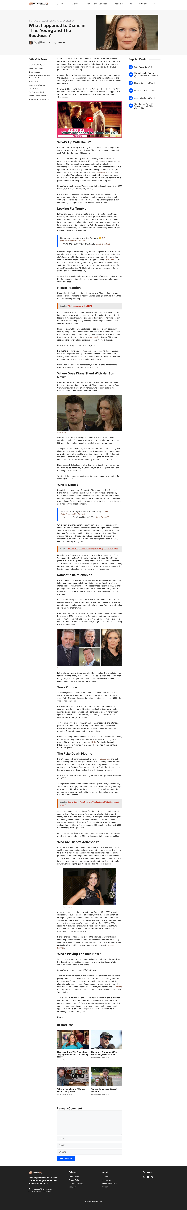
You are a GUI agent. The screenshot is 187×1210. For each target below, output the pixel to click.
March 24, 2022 (103, 244)
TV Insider (117, 987)
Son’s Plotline (33, 88)
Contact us (106, 1180)
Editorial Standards (109, 1183)
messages (100, 172)
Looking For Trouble (36, 68)
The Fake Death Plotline (37, 92)
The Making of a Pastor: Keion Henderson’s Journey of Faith (146, 75)
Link (56, 43)
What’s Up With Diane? (36, 65)
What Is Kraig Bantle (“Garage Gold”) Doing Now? (71, 1090)
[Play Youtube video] (89, 119)
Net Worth (143, 4)
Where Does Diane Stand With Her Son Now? (39, 77)
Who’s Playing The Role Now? (39, 99)
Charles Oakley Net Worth (144, 83)
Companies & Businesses (97, 4)
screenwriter (94, 337)
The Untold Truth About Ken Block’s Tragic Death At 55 (104, 1053)
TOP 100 (59, 4)
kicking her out (111, 260)
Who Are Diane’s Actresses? (38, 96)
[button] (155, 4)
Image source (61, 432)
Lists (130, 4)
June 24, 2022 (102, 517)
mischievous (105, 759)
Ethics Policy (74, 1177)
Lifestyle (117, 4)
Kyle (94, 742)
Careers (105, 1187)
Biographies (74, 4)
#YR (103, 238)
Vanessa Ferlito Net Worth (144, 98)
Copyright (72, 1187)
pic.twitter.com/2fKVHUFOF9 (73, 241)
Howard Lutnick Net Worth (145, 91)
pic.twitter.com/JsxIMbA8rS (72, 514)
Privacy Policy (74, 1180)
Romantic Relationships (37, 85)
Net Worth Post (96, 1201)
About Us (105, 1177)
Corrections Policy (76, 1183)
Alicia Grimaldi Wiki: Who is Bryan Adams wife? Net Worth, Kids (145, 106)
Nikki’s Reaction (34, 72)
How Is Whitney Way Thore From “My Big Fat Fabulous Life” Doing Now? (72, 1054)
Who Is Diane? (34, 81)
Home (31, 21)
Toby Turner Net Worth (143, 67)
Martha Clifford (39, 42)
